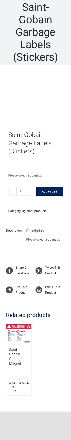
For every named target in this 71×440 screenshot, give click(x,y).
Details (25, 383)
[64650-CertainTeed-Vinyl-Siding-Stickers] (35, 98)
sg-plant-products (34, 211)
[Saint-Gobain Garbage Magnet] (18, 333)
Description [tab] (13, 230)
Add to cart (49, 191)
